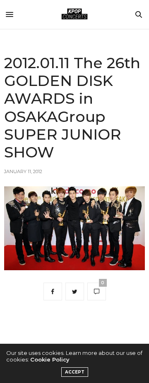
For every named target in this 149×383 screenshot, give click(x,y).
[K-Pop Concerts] (74, 14)
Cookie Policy (50, 359)
